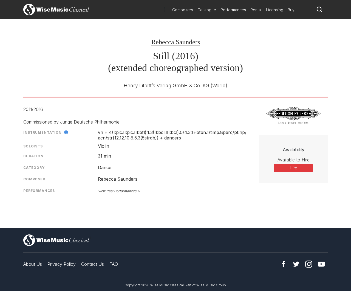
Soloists (33, 146)
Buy (291, 9)
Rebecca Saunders (175, 42)
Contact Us (92, 264)
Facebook (283, 264)
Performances (233, 9)
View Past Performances (117, 191)
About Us (32, 264)
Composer (34, 179)
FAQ (113, 264)
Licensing (274, 9)
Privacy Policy (61, 264)
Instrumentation (42, 132)
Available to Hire (294, 160)
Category (34, 168)
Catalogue (206, 9)
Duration (33, 156)
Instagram (308, 264)
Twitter (296, 264)
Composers (182, 9)
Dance (104, 167)
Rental (256, 9)
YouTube (321, 264)
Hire (293, 167)
